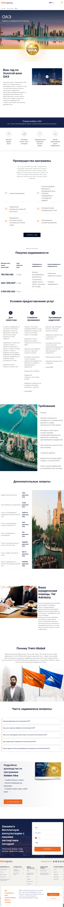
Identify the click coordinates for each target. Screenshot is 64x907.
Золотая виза (10, 8)
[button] (36, 838)
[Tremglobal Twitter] (58, 861)
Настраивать (53, 898)
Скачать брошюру (14, 802)
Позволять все (53, 894)
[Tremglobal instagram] (61, 861)
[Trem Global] (6, 861)
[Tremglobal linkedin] (53, 861)
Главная (3, 8)
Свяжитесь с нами (32, 235)
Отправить (48, 849)
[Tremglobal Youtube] (63, 861)
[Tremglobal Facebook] (56, 861)
